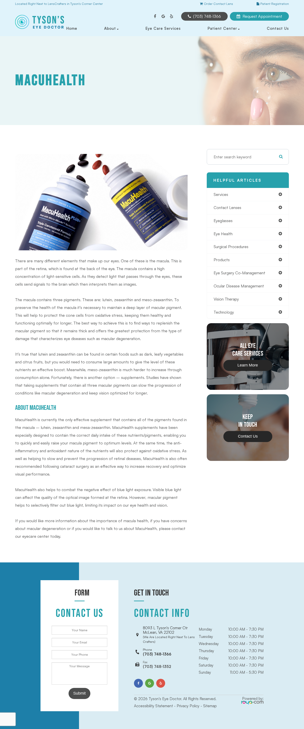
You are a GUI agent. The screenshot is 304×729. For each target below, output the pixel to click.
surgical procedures (231, 246)
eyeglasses (223, 220)
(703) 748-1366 (157, 652)
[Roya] (252, 702)
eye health (223, 233)
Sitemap (210, 705)
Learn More (247, 365)
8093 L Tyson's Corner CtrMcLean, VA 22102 (169, 634)
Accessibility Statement (153, 705)
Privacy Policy (188, 705)
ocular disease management (239, 285)
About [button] (110, 28)
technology (224, 312)
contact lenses (227, 207)
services (221, 194)
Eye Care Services (163, 28)
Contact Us (278, 28)
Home (71, 28)
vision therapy (226, 299)
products (222, 259)
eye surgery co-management (239, 272)
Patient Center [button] (222, 28)
